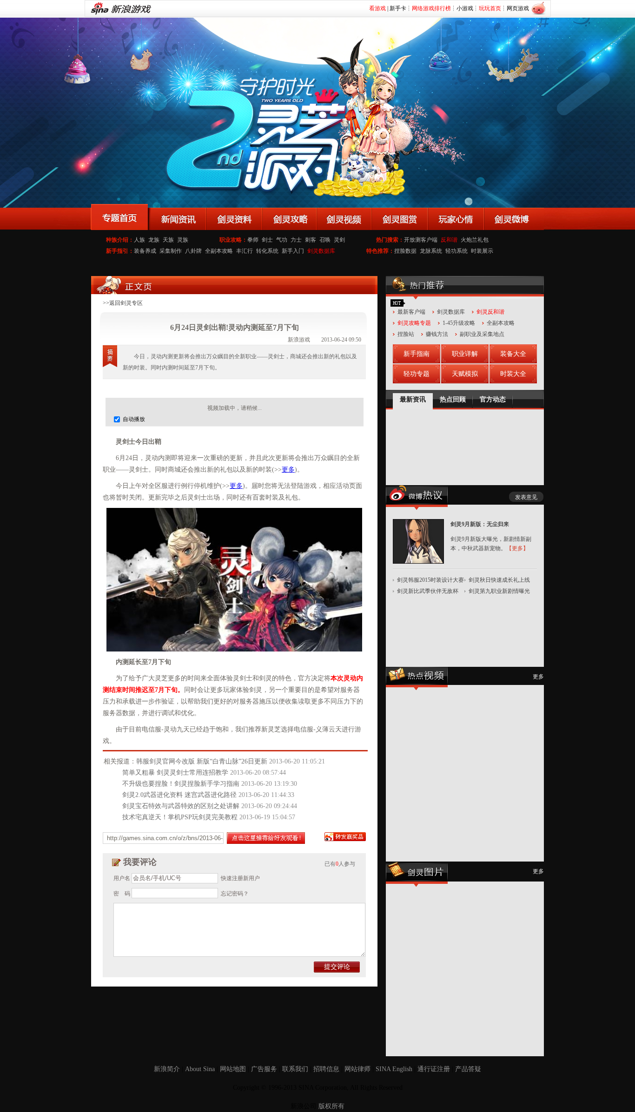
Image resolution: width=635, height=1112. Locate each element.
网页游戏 (518, 8)
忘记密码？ (235, 893)
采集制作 (170, 251)
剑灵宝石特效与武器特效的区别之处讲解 (180, 806)
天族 (168, 240)
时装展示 (482, 251)
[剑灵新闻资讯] (177, 217)
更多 (288, 469)
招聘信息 (326, 1069)
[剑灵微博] (514, 217)
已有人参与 (339, 864)
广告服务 (264, 1069)
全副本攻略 (219, 251)
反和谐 (449, 240)
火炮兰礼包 (475, 240)
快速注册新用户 (240, 878)
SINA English (394, 1069)
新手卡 (398, 8)
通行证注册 (433, 1069)
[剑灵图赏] (399, 217)
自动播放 (133, 419)
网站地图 (233, 1069)
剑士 (267, 240)
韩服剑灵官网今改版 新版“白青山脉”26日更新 (201, 761)
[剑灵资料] (234, 217)
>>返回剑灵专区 (123, 303)
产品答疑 (468, 1069)
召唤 (325, 240)
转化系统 (267, 251)
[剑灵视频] (344, 217)
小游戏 (464, 8)
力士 (296, 240)
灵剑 (339, 240)
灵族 (182, 240)
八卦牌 (193, 251)
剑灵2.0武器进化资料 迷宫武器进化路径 (179, 794)
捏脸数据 (405, 251)
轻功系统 (456, 251)
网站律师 (357, 1069)
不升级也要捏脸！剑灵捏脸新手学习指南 (180, 783)
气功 (281, 240)
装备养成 (145, 251)
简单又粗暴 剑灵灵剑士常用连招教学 (175, 772)
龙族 (153, 240)
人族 (139, 240)
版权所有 (331, 1106)
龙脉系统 (431, 251)
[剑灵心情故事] (456, 217)
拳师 (252, 240)
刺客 (310, 240)
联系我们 (295, 1069)
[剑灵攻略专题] (289, 217)
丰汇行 (244, 251)
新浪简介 (167, 1069)
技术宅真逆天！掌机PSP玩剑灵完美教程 (180, 817)
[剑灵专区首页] (119, 217)
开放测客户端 (420, 240)
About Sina (200, 1069)
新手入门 (293, 251)
